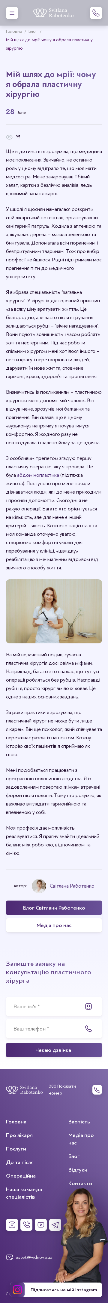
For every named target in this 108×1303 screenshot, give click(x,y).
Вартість (79, 1122)
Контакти (80, 1183)
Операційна (21, 1176)
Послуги (16, 1149)
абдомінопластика (38, 475)
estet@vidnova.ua (34, 1257)
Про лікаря (19, 1135)
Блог (74, 1156)
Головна (16, 1122)
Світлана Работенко (72, 886)
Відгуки (77, 1170)
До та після (20, 1162)
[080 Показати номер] (96, 13)
